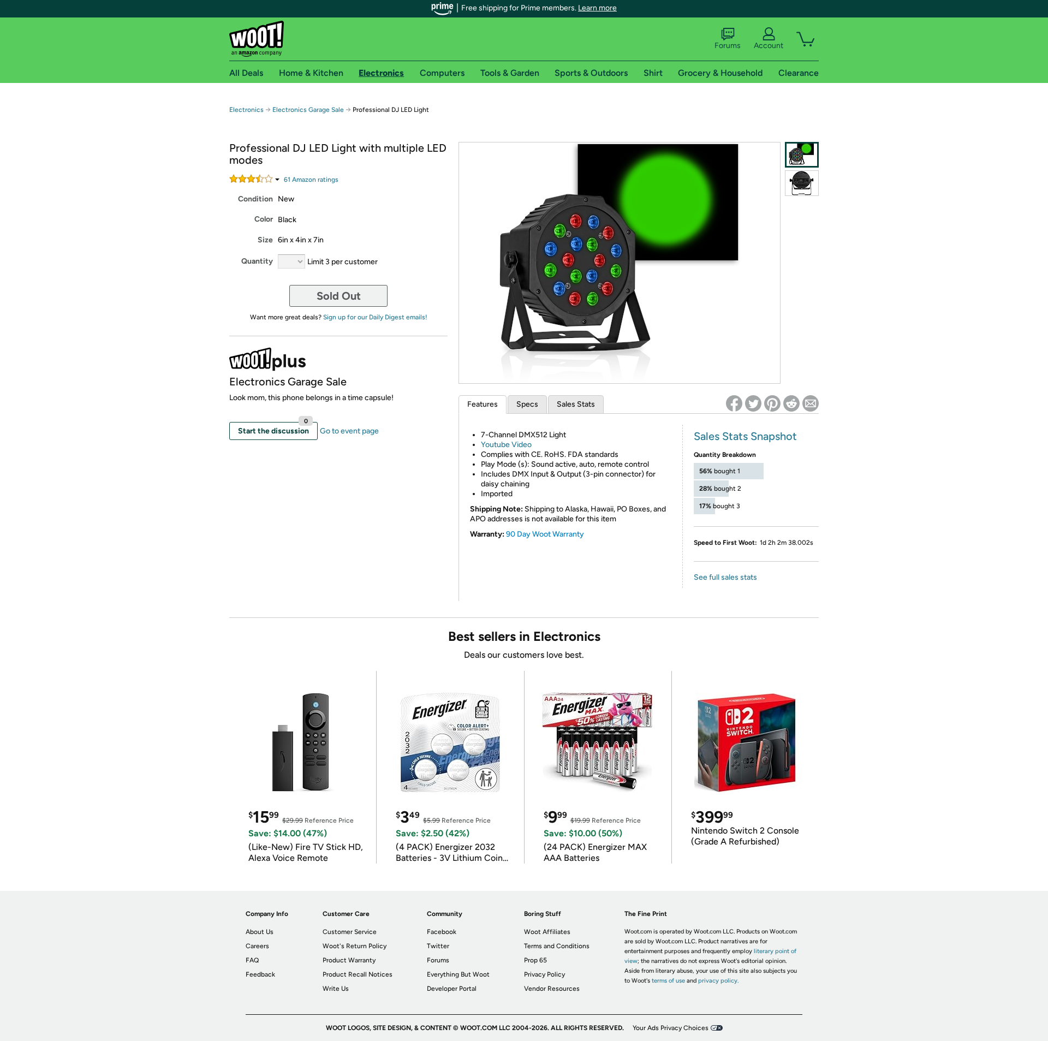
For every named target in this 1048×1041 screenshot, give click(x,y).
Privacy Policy (544, 974)
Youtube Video (506, 444)
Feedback (260, 974)
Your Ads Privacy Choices (670, 1028)
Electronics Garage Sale (308, 110)
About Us (259, 932)
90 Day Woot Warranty (545, 534)
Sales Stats (576, 404)
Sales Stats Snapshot (745, 436)
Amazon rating (311, 179)
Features (482, 404)
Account (768, 45)
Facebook (441, 932)
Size (265, 240)
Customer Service (350, 932)
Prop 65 (535, 960)
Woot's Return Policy (354, 946)
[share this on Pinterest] (772, 403)
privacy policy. (718, 980)
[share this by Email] (810, 403)
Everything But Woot (458, 974)
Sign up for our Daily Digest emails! (375, 317)
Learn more (597, 8)
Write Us (336, 988)
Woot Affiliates (547, 932)
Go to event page (349, 431)
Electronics (246, 110)
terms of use (668, 980)
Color (263, 219)
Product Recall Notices (357, 974)
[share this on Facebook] (734, 403)
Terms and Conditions (557, 946)
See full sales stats (725, 577)
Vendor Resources (552, 988)
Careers (257, 946)
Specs (527, 404)
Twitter (438, 946)
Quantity (257, 261)
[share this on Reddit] (791, 403)
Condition (255, 199)
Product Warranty (349, 960)
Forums (727, 45)
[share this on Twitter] (753, 403)
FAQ (252, 960)
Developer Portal (452, 988)
